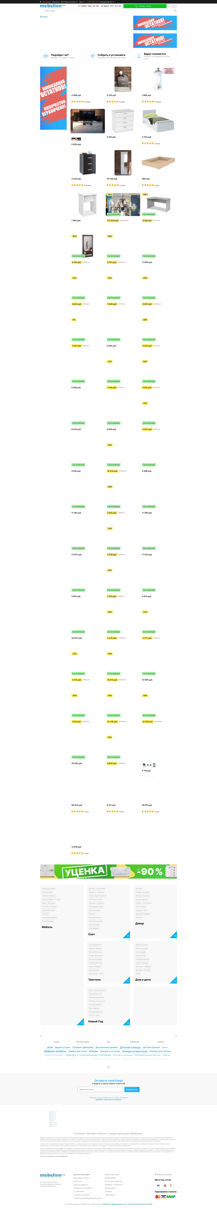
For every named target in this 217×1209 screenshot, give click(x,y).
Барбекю (148, 966)
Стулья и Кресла (48, 899)
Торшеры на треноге (160, 1039)
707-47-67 (115, 6)
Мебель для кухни (131, 1059)
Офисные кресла (133, 1063)
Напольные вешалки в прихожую (92, 1062)
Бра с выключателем (109, 1034)
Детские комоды (130, 1047)
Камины (138, 903)
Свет (91, 934)
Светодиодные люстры (56, 1037)
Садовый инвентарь (142, 959)
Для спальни (87, 1034)
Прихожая (51, 903)
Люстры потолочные (56, 1032)
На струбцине (77, 1034)
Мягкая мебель (47, 892)
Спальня (53, 906)
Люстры (91, 888)
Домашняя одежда (95, 959)
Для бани (139, 970)
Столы (57, 899)
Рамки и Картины (141, 899)
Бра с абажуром (103, 1039)
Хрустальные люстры (56, 1034)
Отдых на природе (142, 963)
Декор (139, 923)
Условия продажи (81, 1195)
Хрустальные (155, 1037)
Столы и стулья (94, 1015)
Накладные (140, 1039)
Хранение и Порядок (143, 914)
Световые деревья (95, 1004)
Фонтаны (139, 888)
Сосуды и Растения (142, 892)
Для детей (139, 966)
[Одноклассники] (171, 1185)
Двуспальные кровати (107, 1047)
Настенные (139, 1032)
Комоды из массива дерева (54, 1055)
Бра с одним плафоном (108, 1032)
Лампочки (100, 903)
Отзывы (108, 1191)
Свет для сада (140, 955)
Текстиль (139, 917)
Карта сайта (110, 1188)
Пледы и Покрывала (95, 955)
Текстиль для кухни (95, 963)
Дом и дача (143, 979)
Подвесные (130, 1037)
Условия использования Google (140, 1204)
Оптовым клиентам (113, 1181)
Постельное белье (95, 945)
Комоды (93, 1051)
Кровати (73, 1059)
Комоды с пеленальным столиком (88, 1055)
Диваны (164, 1047)
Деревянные (165, 1037)
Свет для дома (141, 952)
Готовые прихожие (82, 1047)
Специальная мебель (49, 917)
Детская (45, 914)
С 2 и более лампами (165, 1032)
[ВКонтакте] (158, 1185)
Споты (91, 896)
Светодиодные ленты (96, 906)
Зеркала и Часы (141, 910)
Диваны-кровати (55, 1051)
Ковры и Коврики (94, 966)
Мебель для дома (142, 945)
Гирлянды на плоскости (97, 1001)
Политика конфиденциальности (87, 1198)
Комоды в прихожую (134, 1051)
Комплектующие (48, 921)
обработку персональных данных (109, 1099)
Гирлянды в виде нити (96, 997)
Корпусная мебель (48, 888)
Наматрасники (94, 970)
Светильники (100, 888)
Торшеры (92, 903)
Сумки (101, 973)
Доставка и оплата (68, 2)
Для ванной (147, 903)
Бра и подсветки (100, 896)
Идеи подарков (94, 1008)
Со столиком (165, 1034)
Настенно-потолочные (134, 1034)
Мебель (47, 927)
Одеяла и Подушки (95, 948)
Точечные (100, 892)
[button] (108, 1067)
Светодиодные (94, 928)
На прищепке (86, 1037)
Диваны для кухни (77, 1051)
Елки (90, 990)
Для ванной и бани (95, 952)
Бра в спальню (114, 1039)
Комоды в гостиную (110, 1051)
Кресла (166, 1055)
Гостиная (45, 906)
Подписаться (131, 1089)
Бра (108, 1042)
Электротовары (94, 925)
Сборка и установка (82, 1188)
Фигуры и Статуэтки (142, 896)
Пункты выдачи (80, 1184)
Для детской (93, 973)
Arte (50, 1047)
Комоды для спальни (160, 1051)
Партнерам (110, 1195)
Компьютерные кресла (147, 1055)
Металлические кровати (58, 1063)
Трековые (92, 892)
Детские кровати (151, 1047)
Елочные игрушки (100, 990)
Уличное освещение (95, 921)
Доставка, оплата (81, 1178)
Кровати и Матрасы (48, 896)
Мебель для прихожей (155, 1059)
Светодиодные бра (108, 1037)
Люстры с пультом (56, 1039)
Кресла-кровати (57, 1058)
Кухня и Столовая (48, 910)
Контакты (56, 2)
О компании (78, 1191)
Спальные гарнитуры (155, 1062)
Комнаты (92, 914)
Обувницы (120, 1063)
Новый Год (95, 1021)
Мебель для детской (106, 1058)
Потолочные (130, 1032)
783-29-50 (93, 6)
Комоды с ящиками (123, 1055)
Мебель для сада (141, 948)
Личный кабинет (174, 6)
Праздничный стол (95, 994)
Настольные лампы (95, 899)
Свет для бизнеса (95, 917)
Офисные (78, 1037)
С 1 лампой (153, 1032)
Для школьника (82, 1039)
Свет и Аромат (141, 906)
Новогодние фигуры (95, 1012)
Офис (44, 903)
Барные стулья (62, 1047)
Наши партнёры (112, 1174)
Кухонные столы (84, 1059)
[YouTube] (164, 1186)
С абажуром (88, 1032)
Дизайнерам (110, 1178)
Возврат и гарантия (113, 1184)
